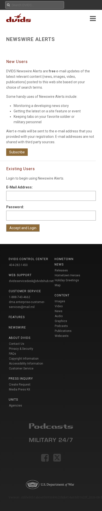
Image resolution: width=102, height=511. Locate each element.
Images (60, 301)
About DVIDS (19, 338)
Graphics (61, 321)
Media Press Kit (19, 389)
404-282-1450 (18, 265)
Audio (59, 316)
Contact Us (16, 344)
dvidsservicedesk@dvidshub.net (31, 281)
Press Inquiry (21, 378)
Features (17, 317)
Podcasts (61, 326)
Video (59, 306)
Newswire (17, 327)
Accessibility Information (26, 363)
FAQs (12, 353)
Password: (15, 207)
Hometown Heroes (67, 275)
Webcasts (62, 336)
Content (62, 295)
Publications (63, 331)
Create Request (19, 384)
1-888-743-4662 (19, 297)
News (58, 311)
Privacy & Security (21, 348)
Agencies (15, 405)
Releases (61, 270)
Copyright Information (24, 358)
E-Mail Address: (19, 187)
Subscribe (17, 152)
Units (13, 399)
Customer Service (21, 368)
